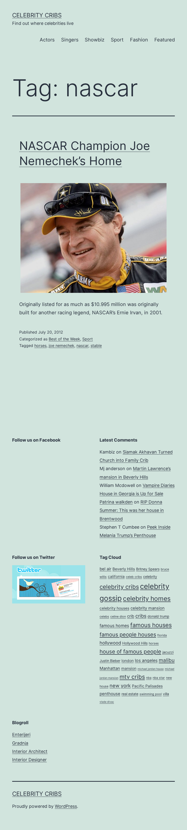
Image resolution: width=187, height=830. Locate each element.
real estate (130, 694)
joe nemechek (61, 345)
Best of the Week (64, 338)
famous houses (151, 625)
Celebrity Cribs (37, 15)
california (116, 576)
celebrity (150, 576)
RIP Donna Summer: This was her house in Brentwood (132, 510)
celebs (104, 616)
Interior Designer (29, 759)
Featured (164, 40)
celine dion (118, 616)
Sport (117, 40)
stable (96, 345)
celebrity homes (147, 598)
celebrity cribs (119, 586)
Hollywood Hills (135, 643)
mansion (128, 668)
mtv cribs (132, 676)
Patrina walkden (116, 501)
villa (166, 694)
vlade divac (107, 701)
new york (120, 686)
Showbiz (94, 40)
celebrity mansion (148, 608)
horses (40, 345)
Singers (69, 40)
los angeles (146, 660)
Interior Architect (29, 751)
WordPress (66, 806)
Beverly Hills (123, 569)
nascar (82, 345)
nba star (159, 678)
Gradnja (20, 743)
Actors (47, 40)
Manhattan (110, 668)
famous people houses (128, 634)
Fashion (139, 40)
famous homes (114, 625)
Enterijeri (21, 734)
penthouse (110, 693)
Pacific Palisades (147, 686)
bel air (105, 568)
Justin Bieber (110, 661)
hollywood (110, 642)
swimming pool (151, 694)
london (128, 660)
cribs (140, 616)
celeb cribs (134, 577)
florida (162, 635)
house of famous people (130, 651)
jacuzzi (168, 652)
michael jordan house (151, 669)
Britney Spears (147, 569)
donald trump (158, 616)
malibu (167, 660)
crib (130, 616)
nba (148, 678)
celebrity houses (114, 608)
